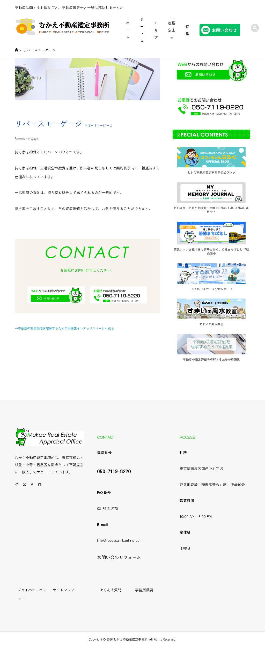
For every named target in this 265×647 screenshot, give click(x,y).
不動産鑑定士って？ (171, 30)
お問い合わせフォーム (119, 557)
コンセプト (156, 30)
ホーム (128, 30)
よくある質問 (110, 589)
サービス (142, 30)
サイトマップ (63, 589)
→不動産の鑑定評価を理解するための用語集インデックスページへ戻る (64, 328)
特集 (187, 30)
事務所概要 (144, 589)
